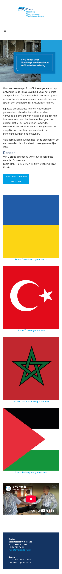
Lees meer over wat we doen (16, 179)
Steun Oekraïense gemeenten (31, 259)
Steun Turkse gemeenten (31, 330)
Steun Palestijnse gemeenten (31, 472)
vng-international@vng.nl (20, 550)
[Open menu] (5, 31)
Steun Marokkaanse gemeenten (31, 401)
